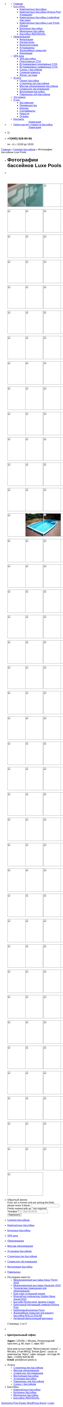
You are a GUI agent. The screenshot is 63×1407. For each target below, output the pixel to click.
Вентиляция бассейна (26, 1376)
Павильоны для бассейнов (28, 1381)
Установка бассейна (24, 1378)
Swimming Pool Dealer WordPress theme (23, 1403)
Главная (6, 149)
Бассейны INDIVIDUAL (26, 1398)
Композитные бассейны (27, 1389)
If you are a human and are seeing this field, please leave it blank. (30, 1204)
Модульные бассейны (25, 1395)
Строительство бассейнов (28, 1367)
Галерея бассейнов (24, 149)
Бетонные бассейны (25, 1392)
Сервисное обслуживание (28, 1373)
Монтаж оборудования (26, 1370)
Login (51, 1403)
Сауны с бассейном (24, 1384)
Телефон (13, 1211)
